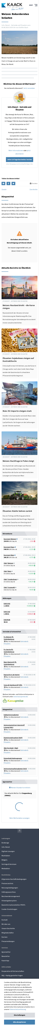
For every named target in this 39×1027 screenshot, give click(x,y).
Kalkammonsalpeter (11, 715)
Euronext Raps (9, 547)
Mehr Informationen (16, 150)
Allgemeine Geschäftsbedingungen (14, 879)
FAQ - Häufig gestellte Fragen (12, 975)
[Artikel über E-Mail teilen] (3, 183)
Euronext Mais (9, 555)
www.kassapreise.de (20, 697)
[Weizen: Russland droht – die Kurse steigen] (19, 287)
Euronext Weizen (10, 539)
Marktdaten (6, 856)
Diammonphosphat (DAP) (13, 738)
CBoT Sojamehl (9, 587)
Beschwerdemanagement (11, 896)
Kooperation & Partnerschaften (13, 971)
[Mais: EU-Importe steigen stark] (19, 393)
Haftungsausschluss (9, 892)
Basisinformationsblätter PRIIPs (13, 905)
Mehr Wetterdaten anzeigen (19, 818)
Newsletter (6, 956)
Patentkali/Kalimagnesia (13, 758)
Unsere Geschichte (8, 928)
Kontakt (5, 920)
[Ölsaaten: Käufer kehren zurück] (19, 493)
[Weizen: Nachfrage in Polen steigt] (19, 443)
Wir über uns (6, 924)
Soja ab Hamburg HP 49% (13, 685)
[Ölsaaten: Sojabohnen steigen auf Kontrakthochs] (19, 340)
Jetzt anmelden (29, 88)
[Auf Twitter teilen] (13, 183)
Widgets (4, 860)
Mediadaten (6, 868)
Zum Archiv (33, 189)
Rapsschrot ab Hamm (12, 675)
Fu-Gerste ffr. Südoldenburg (9, 650)
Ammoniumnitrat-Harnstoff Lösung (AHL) (14, 726)
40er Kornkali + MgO (11, 748)
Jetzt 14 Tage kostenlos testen (19, 159)
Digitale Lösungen (8, 851)
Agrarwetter (6, 952)
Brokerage (5, 843)
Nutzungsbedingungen (10, 888)
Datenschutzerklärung (18, 1009)
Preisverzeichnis (7, 883)
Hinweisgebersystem (9, 901)
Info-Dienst (6, 847)
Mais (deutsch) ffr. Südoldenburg (10, 663)
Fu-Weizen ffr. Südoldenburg (9, 638)
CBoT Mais (7, 571)
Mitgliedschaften (8, 933)
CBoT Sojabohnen (10, 579)
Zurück (4, 189)
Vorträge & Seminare (9, 864)
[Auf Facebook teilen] (8, 183)
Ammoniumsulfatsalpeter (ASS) (15, 769)
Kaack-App (5, 960)
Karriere (4, 937)
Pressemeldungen (8, 941)
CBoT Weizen (8, 563)
